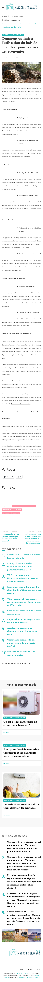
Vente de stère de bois (11, 513)
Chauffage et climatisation (13, 35)
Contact (19, 969)
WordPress (23, 977)
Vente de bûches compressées (23, 506)
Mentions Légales (33, 977)
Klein (6, 58)
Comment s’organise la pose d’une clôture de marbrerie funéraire (21, 643)
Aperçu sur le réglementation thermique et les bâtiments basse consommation (21, 753)
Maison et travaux (23, 974)
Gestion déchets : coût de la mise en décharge (24, 612)
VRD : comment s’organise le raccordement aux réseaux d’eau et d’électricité (24, 602)
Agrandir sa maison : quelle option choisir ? (24, 885)
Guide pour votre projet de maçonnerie (22, 850)
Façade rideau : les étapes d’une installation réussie (23, 621)
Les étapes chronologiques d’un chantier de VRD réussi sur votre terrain (24, 590)
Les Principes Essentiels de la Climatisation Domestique (21, 806)
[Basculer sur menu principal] (3, 7)
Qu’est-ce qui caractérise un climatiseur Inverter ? (20, 723)
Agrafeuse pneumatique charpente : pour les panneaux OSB (23, 631)
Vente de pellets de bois (11, 509)
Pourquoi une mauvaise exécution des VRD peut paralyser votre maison (19, 566)
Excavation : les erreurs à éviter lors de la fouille (23, 556)
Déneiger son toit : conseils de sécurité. (22, 904)
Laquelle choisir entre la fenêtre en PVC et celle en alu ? (23, 921)
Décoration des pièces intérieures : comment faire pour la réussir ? (22, 866)
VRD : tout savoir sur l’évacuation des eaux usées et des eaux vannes (22, 578)
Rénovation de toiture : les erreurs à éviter (21, 653)
